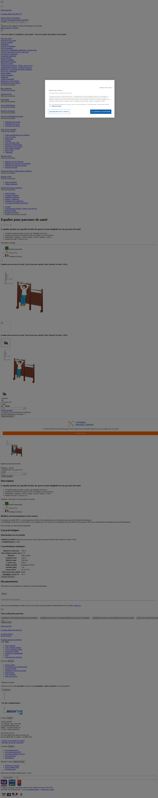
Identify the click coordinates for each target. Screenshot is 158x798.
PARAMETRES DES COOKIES (59, 111)
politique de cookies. (56, 106)
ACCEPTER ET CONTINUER (100, 111)
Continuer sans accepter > (106, 87)
